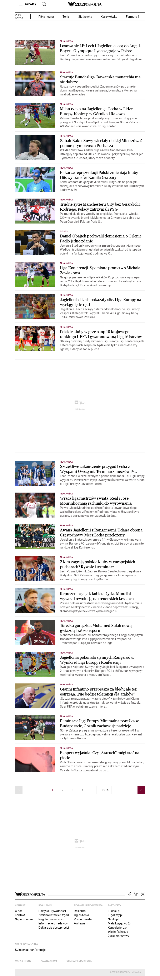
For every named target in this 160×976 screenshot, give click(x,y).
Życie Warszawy (118, 936)
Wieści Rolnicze (118, 931)
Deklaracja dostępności (54, 927)
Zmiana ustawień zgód (54, 915)
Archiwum (81, 923)
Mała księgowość (119, 923)
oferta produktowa (79, 961)
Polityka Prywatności (52, 911)
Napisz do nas (24, 919)
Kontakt (20, 915)
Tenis (66, 16)
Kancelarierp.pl (117, 927)
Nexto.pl (113, 919)
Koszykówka (109, 16)
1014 (105, 790)
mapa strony (23, 961)
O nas (18, 911)
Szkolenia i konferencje (30, 949)
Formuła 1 (132, 16)
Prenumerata (83, 919)
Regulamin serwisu (51, 919)
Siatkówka (85, 16)
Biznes (64, 231)
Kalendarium (49, 961)
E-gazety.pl (115, 915)
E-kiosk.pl (114, 911)
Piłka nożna (46, 16)
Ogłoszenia (81, 915)
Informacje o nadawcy (53, 923)
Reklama (80, 911)
